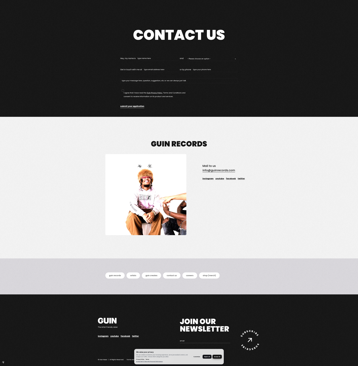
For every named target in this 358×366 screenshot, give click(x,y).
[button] (211, 59)
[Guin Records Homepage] (107, 321)
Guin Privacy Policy (154, 93)
